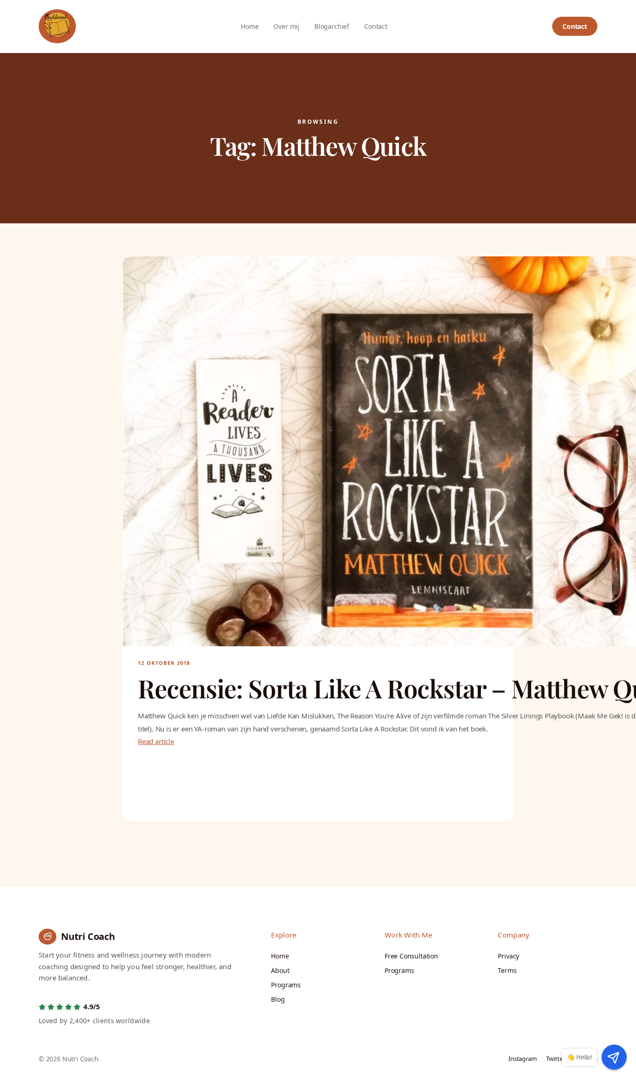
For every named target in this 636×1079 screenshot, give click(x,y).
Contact (574, 26)
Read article (156, 741)
